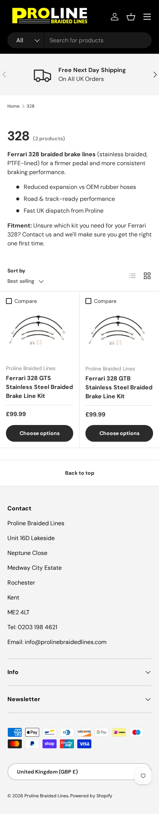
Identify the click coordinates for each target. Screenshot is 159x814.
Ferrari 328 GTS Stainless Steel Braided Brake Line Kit (39, 387)
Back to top (79, 473)
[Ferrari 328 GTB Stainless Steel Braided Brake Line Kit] (119, 333)
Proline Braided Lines (46, 796)
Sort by (16, 270)
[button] (131, 17)
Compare (25, 301)
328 (30, 106)
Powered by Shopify (91, 796)
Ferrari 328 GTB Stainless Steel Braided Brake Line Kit (118, 387)
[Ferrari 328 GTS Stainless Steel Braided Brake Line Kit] (39, 333)
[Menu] (147, 17)
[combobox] (79, 40)
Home (13, 106)
